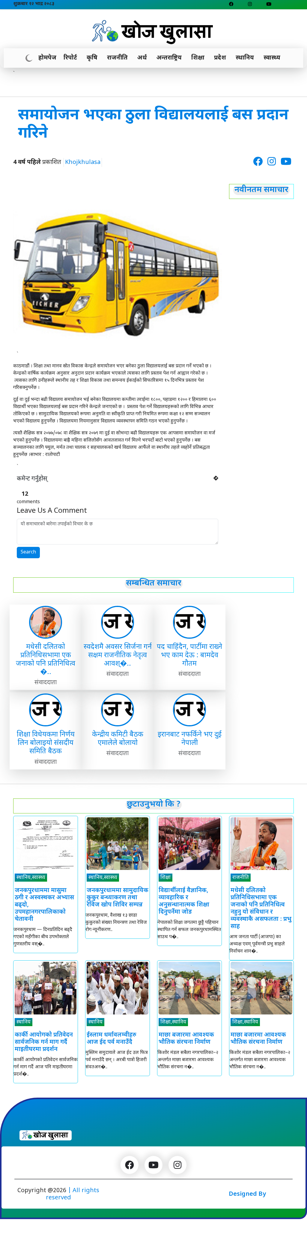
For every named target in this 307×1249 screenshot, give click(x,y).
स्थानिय (245, 58)
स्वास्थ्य (272, 58)
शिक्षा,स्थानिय (173, 1022)
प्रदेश (220, 58)
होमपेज (47, 58)
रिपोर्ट (70, 58)
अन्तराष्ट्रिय (169, 58)
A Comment (52, 511)
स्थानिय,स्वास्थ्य (30, 877)
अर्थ (142, 58)
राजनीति (117, 58)
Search (28, 552)
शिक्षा (197, 58)
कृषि (92, 58)
